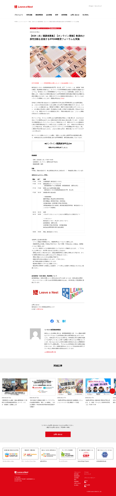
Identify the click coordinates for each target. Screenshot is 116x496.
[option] (15, 392)
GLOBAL (86, 15)
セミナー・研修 (34, 28)
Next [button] (112, 391)
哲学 (56, 15)
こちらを (63, 83)
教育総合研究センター (55, 28)
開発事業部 (39, 15)
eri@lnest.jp (39, 309)
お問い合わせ (75, 15)
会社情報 (49, 15)
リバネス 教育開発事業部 (52, 330)
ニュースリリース (44, 28)
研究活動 (29, 15)
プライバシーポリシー (89, 477)
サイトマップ (98, 6)
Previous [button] (3, 391)
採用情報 (64, 15)
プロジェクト (18, 15)
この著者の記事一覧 (50, 352)
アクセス (91, 6)
